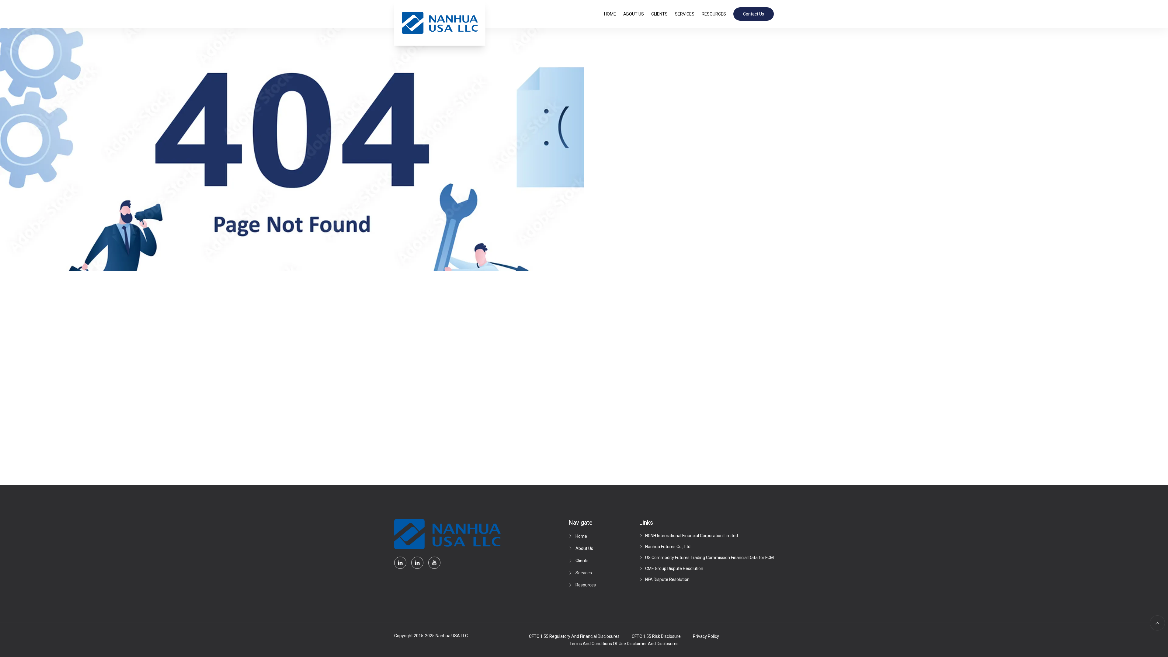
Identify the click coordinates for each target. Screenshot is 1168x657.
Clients (659, 14)
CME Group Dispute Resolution (674, 568)
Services (684, 14)
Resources (714, 14)
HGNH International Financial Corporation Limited (691, 535)
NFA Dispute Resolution (667, 579)
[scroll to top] (1157, 623)
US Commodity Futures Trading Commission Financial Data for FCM (709, 557)
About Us (633, 14)
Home (610, 14)
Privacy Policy (706, 636)
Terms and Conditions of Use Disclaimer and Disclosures (624, 643)
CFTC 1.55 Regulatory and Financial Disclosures (574, 636)
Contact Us (753, 14)
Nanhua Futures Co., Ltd (667, 546)
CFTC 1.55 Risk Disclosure (656, 636)
